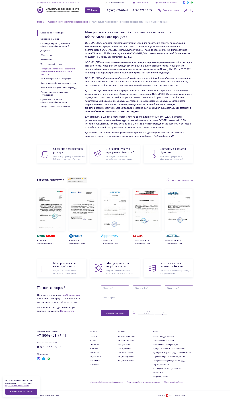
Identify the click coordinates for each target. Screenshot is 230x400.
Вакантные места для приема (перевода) (58, 88)
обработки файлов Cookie (17, 386)
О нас (93, 340)
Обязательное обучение (163, 340)
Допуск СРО (159, 372)
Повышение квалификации (165, 344)
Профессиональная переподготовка (169, 348)
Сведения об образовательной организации (106, 382)
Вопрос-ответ (67, 311)
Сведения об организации (52, 33)
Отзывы (94, 348)
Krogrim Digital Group (177, 395)
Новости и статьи (126, 340)
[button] (92, 10)
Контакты (94, 364)
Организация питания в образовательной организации (54, 100)
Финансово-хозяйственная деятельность (58, 83)
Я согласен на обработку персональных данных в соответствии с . (158, 313)
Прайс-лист (95, 356)
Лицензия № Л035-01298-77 (59, 2)
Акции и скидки (125, 352)
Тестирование (124, 348)
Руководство (46, 60)
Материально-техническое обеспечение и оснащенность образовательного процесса (58, 71)
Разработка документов (163, 336)
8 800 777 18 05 (142, 10)
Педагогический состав (51, 64)
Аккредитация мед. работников (167, 368)
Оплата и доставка (126, 336)
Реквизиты (95, 360)
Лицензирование (160, 376)
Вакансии (94, 352)
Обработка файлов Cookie (173, 382)
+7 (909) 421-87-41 (116, 10)
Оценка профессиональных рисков (169, 356)
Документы (45, 50)
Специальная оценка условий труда (169, 360)
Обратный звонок (171, 10)
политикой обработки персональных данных (152, 314)
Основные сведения (49, 39)
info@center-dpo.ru (142, 2)
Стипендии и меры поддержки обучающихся (54, 93)
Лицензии (95, 344)
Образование (46, 55)
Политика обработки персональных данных (143, 382)
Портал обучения (126, 356)
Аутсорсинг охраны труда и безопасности (172, 352)
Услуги (93, 336)
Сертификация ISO (161, 364)
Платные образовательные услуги (55, 78)
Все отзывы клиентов (182, 180)
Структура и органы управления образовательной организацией (55, 44)
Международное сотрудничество (55, 106)
